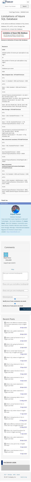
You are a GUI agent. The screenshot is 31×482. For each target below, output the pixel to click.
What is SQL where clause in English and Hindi (15, 412)
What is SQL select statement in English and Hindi (15, 438)
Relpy (12, 269)
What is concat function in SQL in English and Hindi (15, 405)
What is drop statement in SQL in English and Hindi (15, 365)
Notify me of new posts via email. (13, 306)
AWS (14, 474)
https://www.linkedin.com (13, 232)
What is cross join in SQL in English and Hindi (15, 445)
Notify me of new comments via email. (14, 301)
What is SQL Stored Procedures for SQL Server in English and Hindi (15, 432)
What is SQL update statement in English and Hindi (15, 332)
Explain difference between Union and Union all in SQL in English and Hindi (15, 425)
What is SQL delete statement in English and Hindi (15, 392)
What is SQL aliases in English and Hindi (15, 359)
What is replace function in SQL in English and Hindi (15, 372)
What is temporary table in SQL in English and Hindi (15, 399)
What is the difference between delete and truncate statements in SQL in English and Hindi (15, 325)
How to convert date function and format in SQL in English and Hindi (15, 352)
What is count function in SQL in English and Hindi (15, 452)
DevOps (10, 474)
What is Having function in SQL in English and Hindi (15, 418)
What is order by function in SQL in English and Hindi (15, 339)
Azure (18, 474)
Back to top (24, 477)
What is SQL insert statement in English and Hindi (15, 385)
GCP (5, 474)
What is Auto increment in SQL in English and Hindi (15, 379)
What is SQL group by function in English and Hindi (15, 345)
